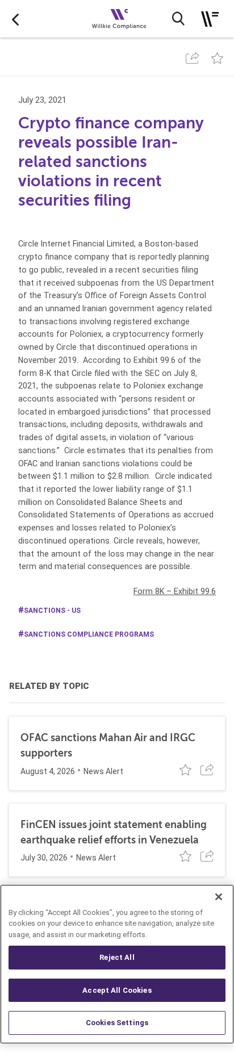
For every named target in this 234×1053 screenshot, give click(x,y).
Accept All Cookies (116, 990)
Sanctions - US (52, 611)
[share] (192, 58)
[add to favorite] (217, 58)
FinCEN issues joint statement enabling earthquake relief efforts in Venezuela (113, 832)
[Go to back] (15, 19)
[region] (117, 964)
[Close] (218, 896)
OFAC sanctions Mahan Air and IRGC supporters (107, 745)
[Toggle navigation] (210, 19)
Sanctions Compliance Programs (89, 634)
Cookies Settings (117, 1022)
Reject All (116, 957)
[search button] (178, 19)
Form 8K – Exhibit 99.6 (174, 591)
